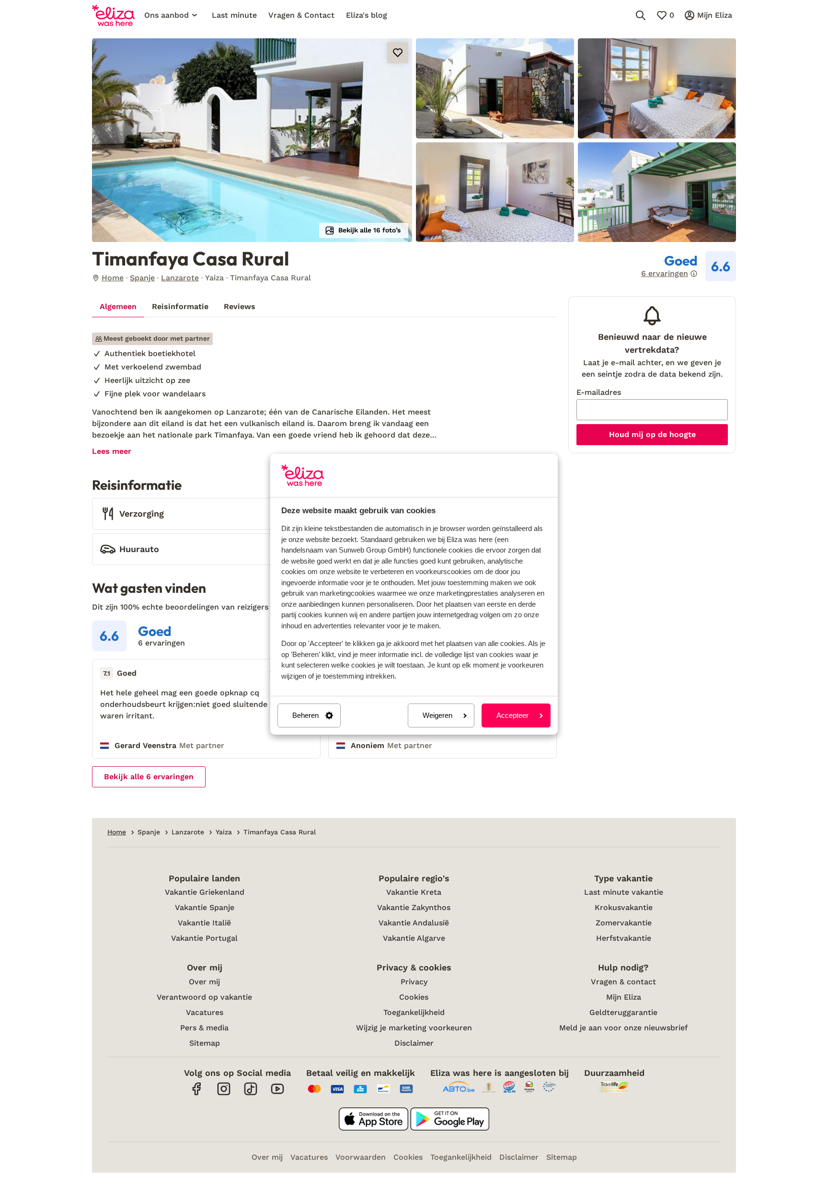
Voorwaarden (360, 1157)
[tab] (118, 306)
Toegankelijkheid (414, 1012)
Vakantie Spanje (204, 907)
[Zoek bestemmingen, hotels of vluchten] (640, 15)
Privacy (414, 981)
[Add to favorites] (397, 52)
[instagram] (223, 1093)
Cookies (413, 997)
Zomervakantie (624, 922)
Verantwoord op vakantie (204, 997)
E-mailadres (598, 392)
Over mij (204, 981)
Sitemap (204, 1043)
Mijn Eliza (623, 997)
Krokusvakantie (624, 907)
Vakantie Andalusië (414, 922)
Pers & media (204, 1027)
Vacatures (204, 1012)
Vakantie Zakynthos (413, 907)
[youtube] (277, 1093)
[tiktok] (250, 1093)
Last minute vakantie (623, 892)
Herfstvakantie (623, 938)
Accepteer (512, 715)
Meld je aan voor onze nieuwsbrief (623, 1027)
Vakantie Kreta (413, 892)
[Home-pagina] (113, 15)
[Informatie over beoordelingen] (694, 273)
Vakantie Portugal (204, 938)
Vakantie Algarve (414, 938)
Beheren (305, 715)
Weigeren (437, 715)
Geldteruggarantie (623, 1012)
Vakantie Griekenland (204, 892)
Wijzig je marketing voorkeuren (414, 1027)
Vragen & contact (623, 981)
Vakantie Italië (204, 922)
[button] (252, 140)
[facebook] (197, 1093)
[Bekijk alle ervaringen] (688, 266)
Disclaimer (414, 1043)
